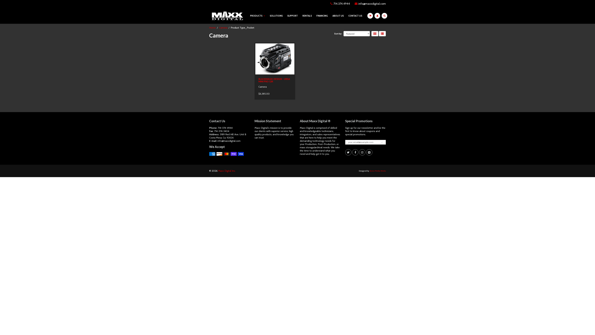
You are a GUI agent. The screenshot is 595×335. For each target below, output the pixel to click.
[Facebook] (355, 152)
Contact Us (355, 15)
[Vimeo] (369, 152)
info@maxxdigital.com (372, 3)
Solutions (276, 15)
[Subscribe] (382, 142)
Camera (223, 27)
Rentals (307, 15)
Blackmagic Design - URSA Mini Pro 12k (274, 80)
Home (212, 27)
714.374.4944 (341, 3)
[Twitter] (348, 152)
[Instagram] (362, 152)
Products (256, 15)
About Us (338, 15)
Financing (322, 15)
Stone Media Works (378, 171)
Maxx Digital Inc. (227, 170)
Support (292, 15)
